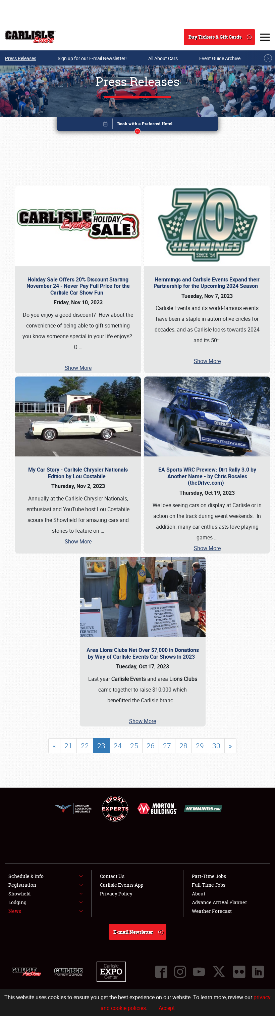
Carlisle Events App (121, 885)
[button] (137, 125)
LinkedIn (258, 972)
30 (216, 745)
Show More (78, 367)
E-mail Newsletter (133, 932)
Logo (30, 37)
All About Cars (163, 58)
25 (134, 745)
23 (101, 745)
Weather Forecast (212, 911)
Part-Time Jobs (209, 876)
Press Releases (20, 58)
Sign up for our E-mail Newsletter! (92, 58)
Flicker (239, 972)
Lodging (17, 902)
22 (85, 745)
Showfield (19, 893)
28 (183, 745)
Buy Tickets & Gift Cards (214, 37)
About (198, 893)
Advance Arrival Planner (219, 902)
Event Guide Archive (219, 58)
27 (167, 745)
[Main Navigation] (265, 37)
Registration (22, 885)
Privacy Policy (116, 893)
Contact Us (112, 876)
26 (151, 745)
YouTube (199, 972)
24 (118, 745)
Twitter (219, 972)
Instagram (180, 972)
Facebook (161, 972)
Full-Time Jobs (208, 885)
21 (68, 745)
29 (200, 745)
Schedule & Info (26, 876)
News (14, 911)
